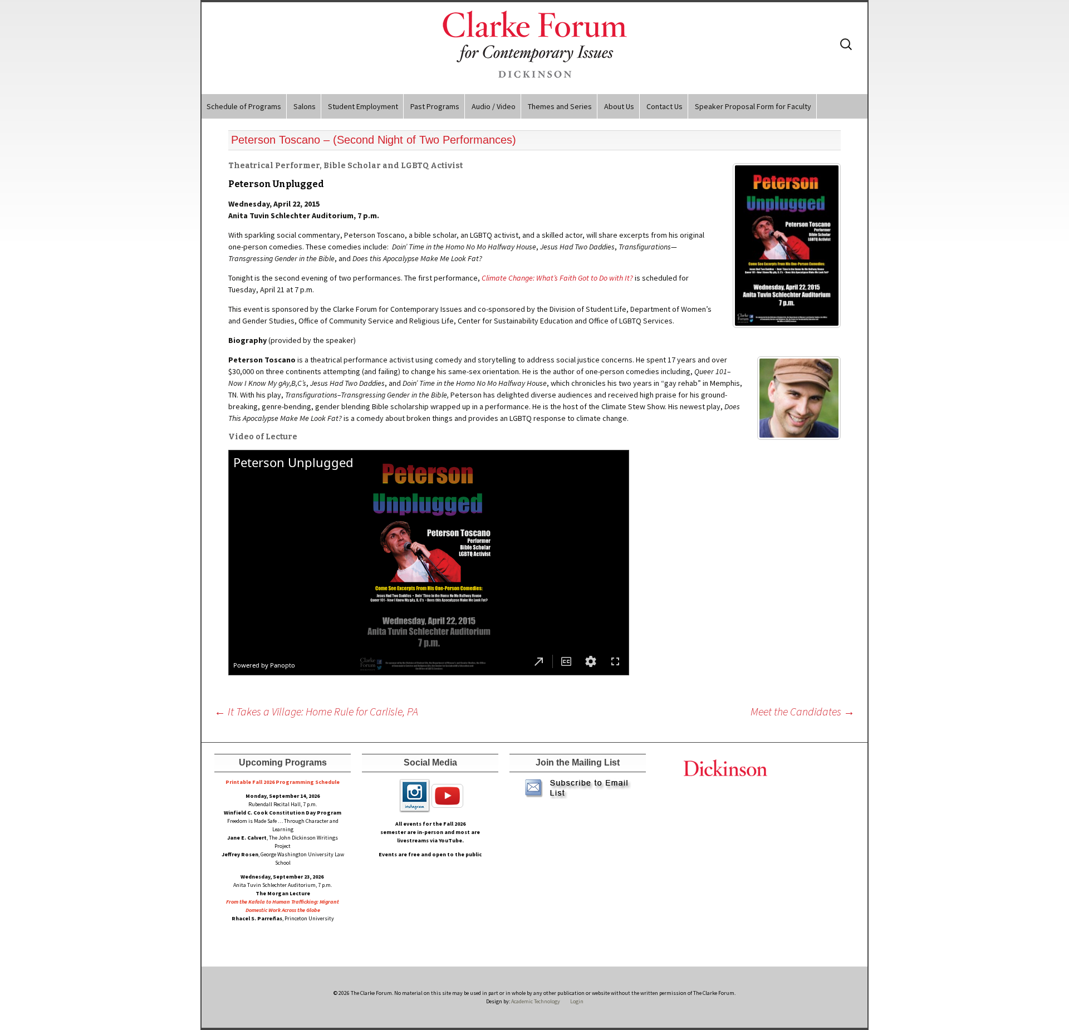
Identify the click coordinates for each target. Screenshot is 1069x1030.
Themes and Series (560, 106)
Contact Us (664, 106)
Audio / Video (494, 106)
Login (576, 1001)
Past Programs (434, 106)
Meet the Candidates (803, 711)
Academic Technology (535, 1001)
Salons (304, 106)
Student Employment (363, 106)
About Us (619, 106)
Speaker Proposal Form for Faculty (753, 106)
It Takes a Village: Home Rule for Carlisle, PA (316, 711)
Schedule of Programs (244, 106)
